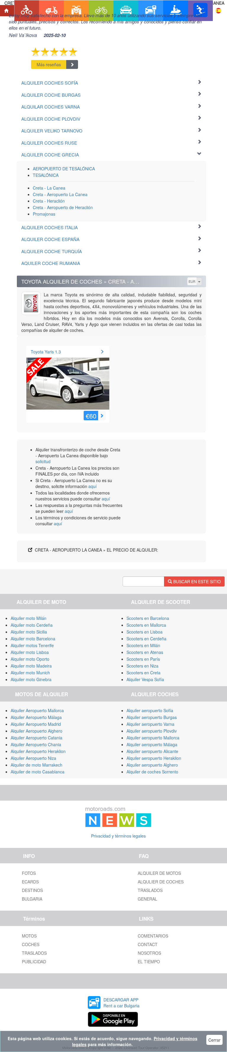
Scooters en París (143, 659)
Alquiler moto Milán (28, 618)
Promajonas (44, 214)
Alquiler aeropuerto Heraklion (154, 758)
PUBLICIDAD (34, 961)
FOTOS (29, 873)
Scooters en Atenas (145, 652)
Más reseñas (49, 64)
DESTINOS (32, 890)
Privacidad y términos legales (118, 836)
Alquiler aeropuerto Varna (150, 724)
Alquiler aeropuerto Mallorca (153, 738)
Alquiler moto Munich (30, 673)
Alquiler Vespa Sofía (145, 679)
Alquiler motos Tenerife (32, 645)
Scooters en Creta (143, 673)
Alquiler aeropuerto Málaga (152, 744)
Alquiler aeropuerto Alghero (152, 765)
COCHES (30, 944)
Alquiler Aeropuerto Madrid (36, 724)
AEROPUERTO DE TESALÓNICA (64, 169)
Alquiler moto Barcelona (33, 638)
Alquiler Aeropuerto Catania (36, 738)
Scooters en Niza (142, 666)
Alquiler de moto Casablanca (37, 772)
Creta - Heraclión (49, 201)
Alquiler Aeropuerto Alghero (36, 731)
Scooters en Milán (143, 645)
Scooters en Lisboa (145, 632)
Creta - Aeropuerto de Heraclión (63, 207)
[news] (118, 815)
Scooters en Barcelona (148, 618)
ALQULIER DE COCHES (161, 882)
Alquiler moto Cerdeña (32, 625)
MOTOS (29, 936)
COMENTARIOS (153, 936)
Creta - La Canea (49, 188)
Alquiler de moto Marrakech (36, 765)
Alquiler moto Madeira (31, 666)
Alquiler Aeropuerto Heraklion (38, 751)
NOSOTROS (149, 953)
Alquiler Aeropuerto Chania (36, 744)
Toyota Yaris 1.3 (46, 352)
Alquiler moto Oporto (30, 659)
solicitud (43, 461)
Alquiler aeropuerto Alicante (152, 751)
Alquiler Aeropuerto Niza (33, 758)
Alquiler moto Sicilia (29, 632)
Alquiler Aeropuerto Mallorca (37, 710)
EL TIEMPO (149, 961)
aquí (92, 486)
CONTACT (148, 944)
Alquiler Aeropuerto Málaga (36, 717)
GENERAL (147, 899)
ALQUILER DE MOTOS (159, 873)
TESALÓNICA (46, 175)
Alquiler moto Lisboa (30, 652)
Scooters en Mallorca (146, 625)
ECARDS (30, 882)
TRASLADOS (150, 890)
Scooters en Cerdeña (146, 638)
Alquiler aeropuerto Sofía (150, 710)
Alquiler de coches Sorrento (152, 772)
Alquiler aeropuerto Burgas (152, 717)
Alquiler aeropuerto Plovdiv (152, 731)
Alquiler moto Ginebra (31, 679)
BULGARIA (32, 899)
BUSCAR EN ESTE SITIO (196, 581)
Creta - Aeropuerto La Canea (60, 194)
